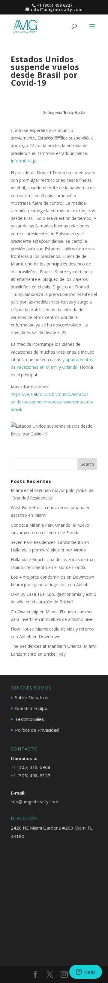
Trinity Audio (74, 113)
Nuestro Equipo (31, 708)
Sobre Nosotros (31, 697)
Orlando (70, 367)
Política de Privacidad (37, 730)
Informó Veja (23, 161)
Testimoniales (29, 719)
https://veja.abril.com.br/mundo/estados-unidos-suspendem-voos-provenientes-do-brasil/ (52, 401)
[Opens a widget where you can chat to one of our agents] (85, 972)
